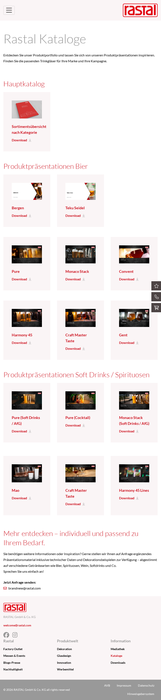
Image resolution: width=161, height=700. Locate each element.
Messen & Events (14, 655)
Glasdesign (64, 655)
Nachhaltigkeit (13, 669)
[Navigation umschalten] (9, 10)
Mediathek (118, 649)
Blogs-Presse (11, 662)
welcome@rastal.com (17, 625)
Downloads (118, 662)
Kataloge (116, 655)
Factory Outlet (12, 649)
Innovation (64, 662)
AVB (107, 685)
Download (19, 140)
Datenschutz (146, 685)
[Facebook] (7, 636)
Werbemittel (65, 669)
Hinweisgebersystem (140, 694)
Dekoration (64, 649)
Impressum (124, 685)
